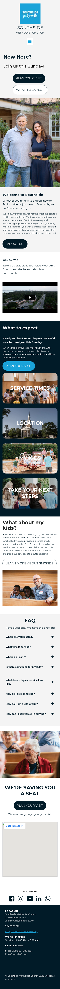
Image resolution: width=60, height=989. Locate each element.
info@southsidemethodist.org (21, 931)
